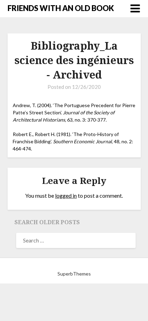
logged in (66, 195)
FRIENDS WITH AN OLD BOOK (61, 8)
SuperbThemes (74, 274)
